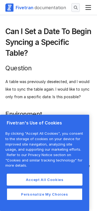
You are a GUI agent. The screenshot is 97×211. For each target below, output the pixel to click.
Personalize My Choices (44, 194)
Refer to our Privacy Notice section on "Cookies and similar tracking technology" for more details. (43, 160)
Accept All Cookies (45, 179)
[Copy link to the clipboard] (32, 53)
